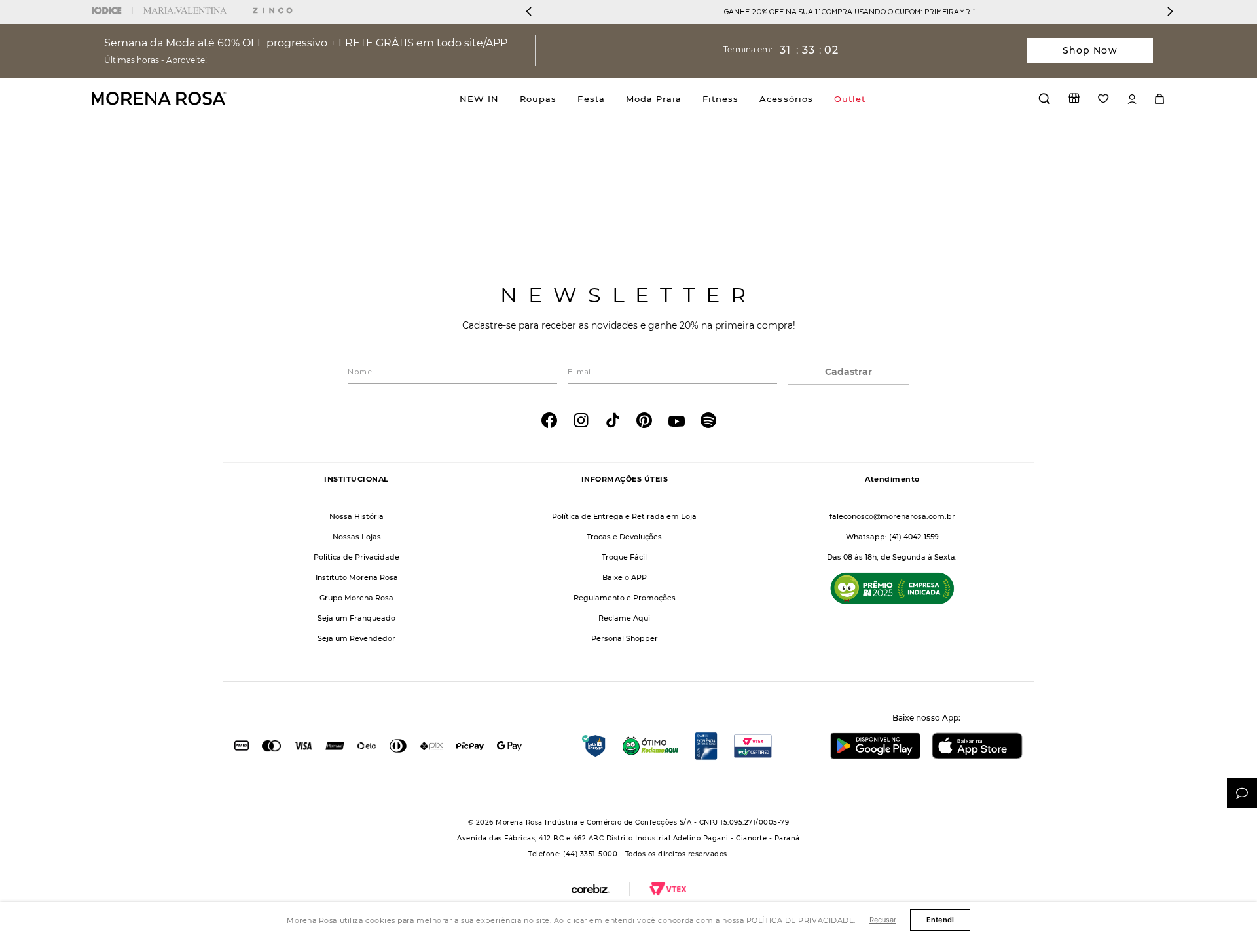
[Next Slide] (1169, 11)
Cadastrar (848, 372)
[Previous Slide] (528, 11)
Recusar (882, 919)
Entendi (940, 919)
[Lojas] (1074, 98)
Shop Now (1090, 50)
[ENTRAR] (1132, 99)
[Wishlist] (1103, 98)
